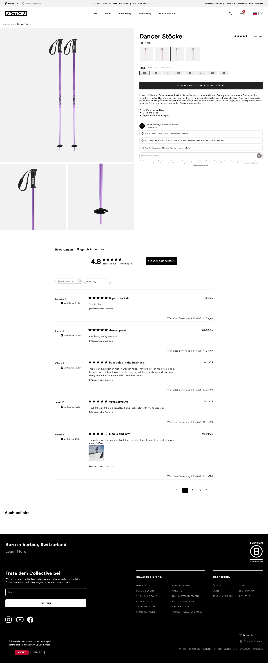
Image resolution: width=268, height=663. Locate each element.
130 (212, 73)
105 (155, 73)
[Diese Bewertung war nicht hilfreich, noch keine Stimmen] (209, 318)
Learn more (44, 644)
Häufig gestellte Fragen (185, 596)
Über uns (218, 585)
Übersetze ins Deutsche (102, 308)
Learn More (15, 551)
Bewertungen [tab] (64, 249)
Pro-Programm (247, 591)
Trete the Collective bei (214, 3)
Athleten (244, 585)
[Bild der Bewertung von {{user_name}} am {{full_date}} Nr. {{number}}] (96, 453)
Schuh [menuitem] (108, 13)
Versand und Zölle (146, 596)
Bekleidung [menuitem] (145, 13)
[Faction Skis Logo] (16, 13)
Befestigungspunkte (183, 601)
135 (223, 73)
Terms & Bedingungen (200, 649)
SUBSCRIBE (45, 603)
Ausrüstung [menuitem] (125, 13)
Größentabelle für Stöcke (187, 612)
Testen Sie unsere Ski (147, 606)
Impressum (245, 649)
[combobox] (97, 281)
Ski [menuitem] (95, 13)
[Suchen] (230, 13)
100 (144, 73)
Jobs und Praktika (223, 596)
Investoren (245, 596)
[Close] (54, 636)
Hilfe (251, 3)
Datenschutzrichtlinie (225, 649)
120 (189, 73)
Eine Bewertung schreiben (161, 261)
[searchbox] (66, 281)
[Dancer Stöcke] (146, 54)
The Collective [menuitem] (167, 13)
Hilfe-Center (143, 585)
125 (201, 73)
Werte (216, 591)
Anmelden (259, 3)
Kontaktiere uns (181, 585)
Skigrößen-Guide (145, 612)
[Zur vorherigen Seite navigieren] (178, 489)
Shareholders (230, 3)
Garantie (177, 591)
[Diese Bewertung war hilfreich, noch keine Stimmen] (204, 318)
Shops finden (242, 3)
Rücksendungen (145, 591)
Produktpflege (144, 601)
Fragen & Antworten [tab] (90, 249)
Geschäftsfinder (181, 606)
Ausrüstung (8, 24)
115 (178, 73)
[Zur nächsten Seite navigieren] (207, 489)
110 (167, 73)
